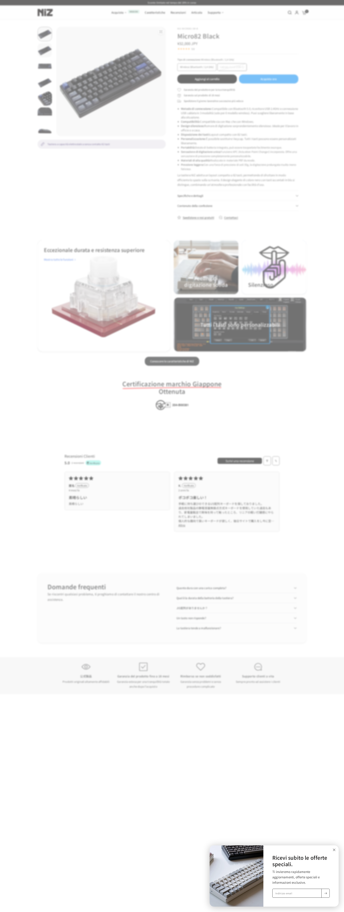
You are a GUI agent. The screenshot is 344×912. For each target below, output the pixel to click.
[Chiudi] (334, 850)
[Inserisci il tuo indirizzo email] (325, 893)
